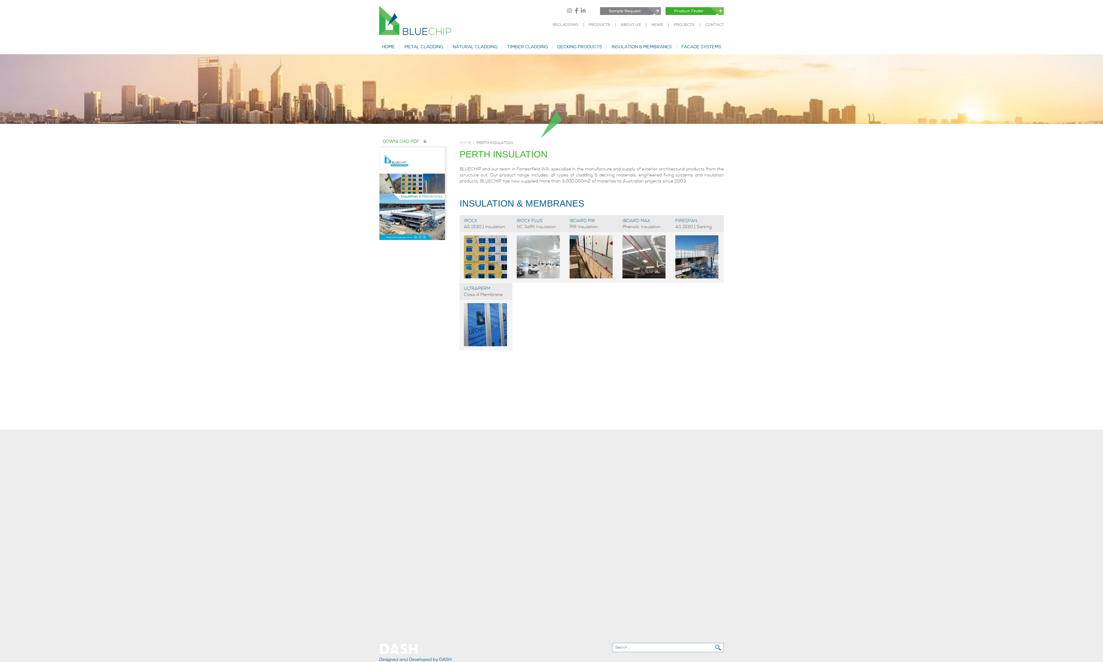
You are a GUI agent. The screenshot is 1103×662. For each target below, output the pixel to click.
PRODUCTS (599, 25)
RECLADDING (565, 25)
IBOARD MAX (636, 220)
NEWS (657, 25)
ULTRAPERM (477, 288)
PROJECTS (684, 25)
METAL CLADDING (423, 47)
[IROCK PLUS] (538, 277)
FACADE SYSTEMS (701, 47)
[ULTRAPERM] (485, 344)
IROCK (470, 220)
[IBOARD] (591, 277)
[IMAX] (644, 277)
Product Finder (689, 11)
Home (465, 143)
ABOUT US (631, 25)
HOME (388, 47)
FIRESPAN (686, 220)
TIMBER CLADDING (527, 47)
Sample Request (625, 11)
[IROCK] (485, 277)
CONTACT (714, 25)
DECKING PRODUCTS (579, 47)
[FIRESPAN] (696, 277)
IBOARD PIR (582, 220)
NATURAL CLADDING (475, 47)
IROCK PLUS (530, 220)
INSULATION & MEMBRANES (642, 47)
